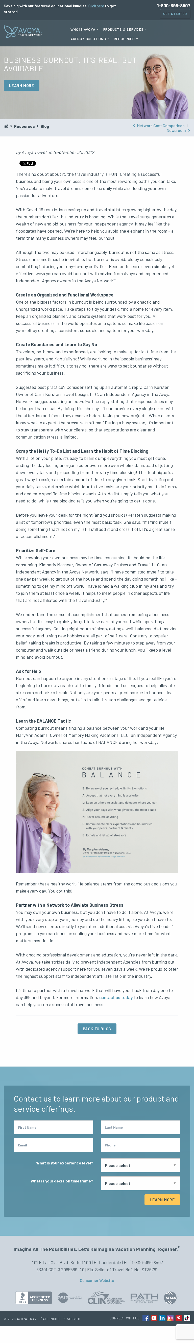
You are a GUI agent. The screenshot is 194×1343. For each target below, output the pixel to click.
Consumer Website (97, 1280)
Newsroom (177, 130)
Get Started (175, 14)
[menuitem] (84, 29)
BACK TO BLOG (97, 1028)
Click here (96, 6)
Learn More (162, 1199)
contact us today (116, 997)
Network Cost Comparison (160, 125)
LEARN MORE (21, 85)
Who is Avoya (82, 29)
